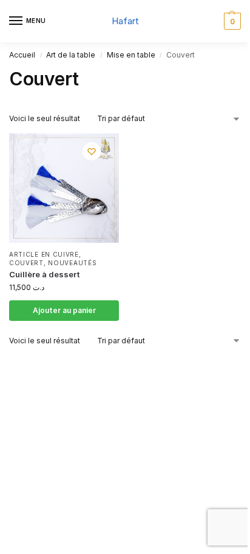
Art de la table (70, 54)
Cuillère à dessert (44, 274)
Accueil (22, 54)
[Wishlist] (92, 151)
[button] (231, 21)
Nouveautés (72, 262)
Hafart (125, 21)
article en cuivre (44, 254)
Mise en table (131, 54)
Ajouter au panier (64, 310)
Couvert (26, 262)
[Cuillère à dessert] (64, 188)
